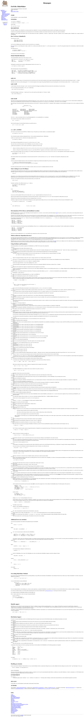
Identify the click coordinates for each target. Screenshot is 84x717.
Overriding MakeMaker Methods (16, 707)
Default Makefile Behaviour (15, 698)
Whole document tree (5, 14)
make (56, 212)
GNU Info (3, 12)
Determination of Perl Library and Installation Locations (19, 704)
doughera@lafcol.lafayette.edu (21, 687)
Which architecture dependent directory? (17, 705)
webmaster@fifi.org (5, 23)
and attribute (14, 701)
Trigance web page (4, 15)
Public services (4, 16)
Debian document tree (6, 13)
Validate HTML (5, 24)
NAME (12, 694)
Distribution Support (14, 709)
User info (2, 17)
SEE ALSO (13, 712)
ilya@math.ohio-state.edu (19, 688)
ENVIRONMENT (14, 711)
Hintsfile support (13, 708)
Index (12, 10)
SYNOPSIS (13, 695)
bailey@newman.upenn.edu (70, 687)
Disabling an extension (14, 710)
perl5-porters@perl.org (48, 590)
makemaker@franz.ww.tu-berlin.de (44, 688)
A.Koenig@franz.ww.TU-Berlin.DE (38, 687)
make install (13, 700)
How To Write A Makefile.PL (15, 697)
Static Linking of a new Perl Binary (16, 703)
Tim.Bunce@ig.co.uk (51, 687)
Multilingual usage (4, 19)
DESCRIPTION (13, 696)
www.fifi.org (3, 10)
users (12, 702)
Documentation (4, 11)
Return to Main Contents (14, 11)
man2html (21, 715)
